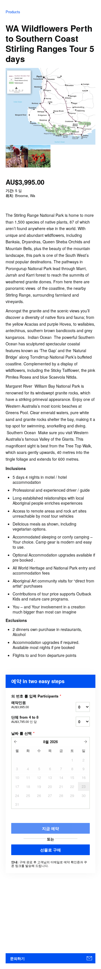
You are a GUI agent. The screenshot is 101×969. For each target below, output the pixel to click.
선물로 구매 (50, 850)
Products (13, 11)
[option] (17, 156)
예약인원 (20, 704)
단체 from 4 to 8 (24, 719)
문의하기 (17, 958)
